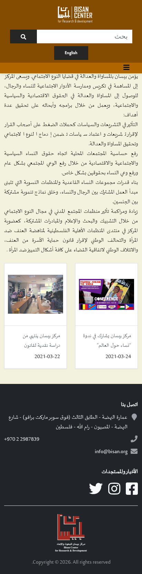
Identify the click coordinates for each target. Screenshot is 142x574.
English (71, 53)
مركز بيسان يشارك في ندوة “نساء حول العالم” (107, 341)
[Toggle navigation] (126, 68)
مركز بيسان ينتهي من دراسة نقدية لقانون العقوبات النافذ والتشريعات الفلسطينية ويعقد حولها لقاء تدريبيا (38, 342)
